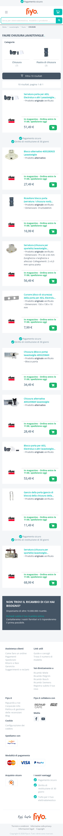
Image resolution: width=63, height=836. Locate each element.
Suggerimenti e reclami (17, 669)
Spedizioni (10, 659)
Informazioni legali (26, 829)
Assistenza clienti (14, 648)
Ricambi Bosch (41, 679)
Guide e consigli (42, 653)
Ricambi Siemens (42, 682)
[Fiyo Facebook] (36, 718)
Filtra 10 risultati (33, 76)
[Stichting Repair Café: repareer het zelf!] (40, 706)
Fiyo (32, 12)
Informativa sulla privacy (41, 826)
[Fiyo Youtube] (43, 718)
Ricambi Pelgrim (42, 676)
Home (4, 27)
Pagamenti (10, 656)
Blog (7, 715)
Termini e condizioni (20, 826)
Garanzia (10, 666)
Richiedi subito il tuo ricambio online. (25, 616)
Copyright (40, 829)
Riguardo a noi (12, 702)
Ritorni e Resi (12, 663)
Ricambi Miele (41, 672)
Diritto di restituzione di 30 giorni (32, 141)
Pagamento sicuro (32, 138)
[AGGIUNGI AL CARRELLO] (53, 127)
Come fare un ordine (16, 653)
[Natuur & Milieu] (54, 704)
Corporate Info (12, 706)
